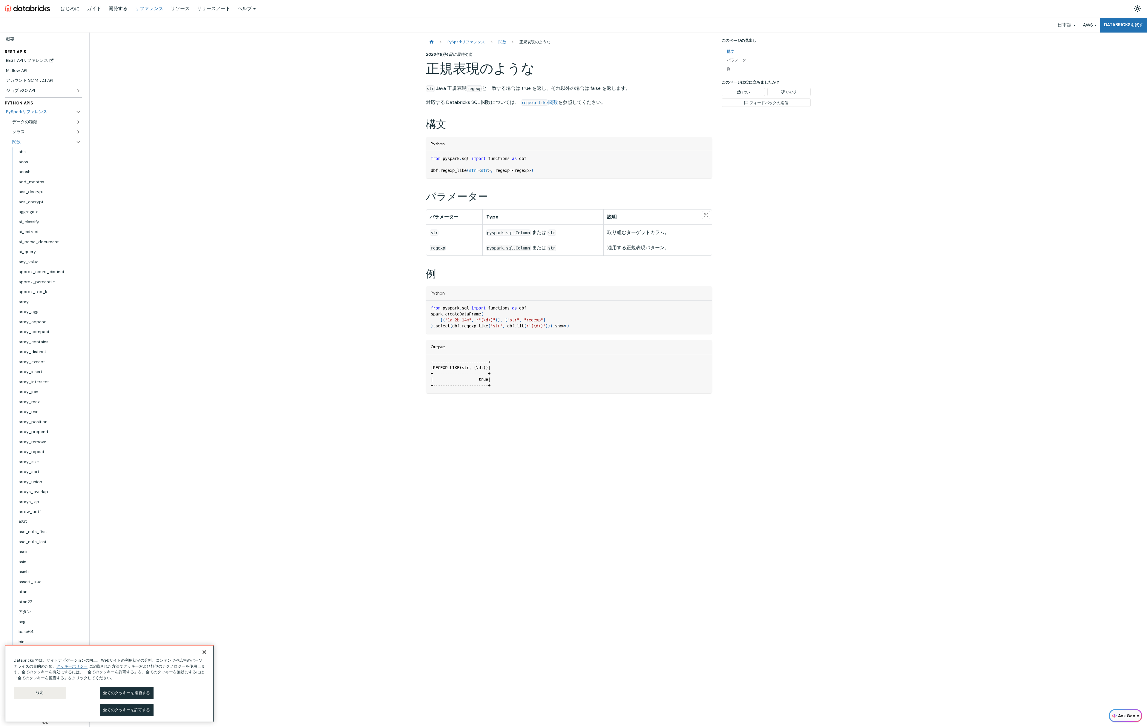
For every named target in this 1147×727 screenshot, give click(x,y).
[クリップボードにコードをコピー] (705, 158)
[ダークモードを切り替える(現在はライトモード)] (1137, 8)
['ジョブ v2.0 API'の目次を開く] (78, 90)
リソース (180, 8)
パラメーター (738, 60)
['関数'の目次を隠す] (78, 142)
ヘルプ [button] (244, 8)
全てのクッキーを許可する (126, 709)
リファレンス (149, 8)
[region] (109, 683)
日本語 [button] (1064, 25)
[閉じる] (204, 652)
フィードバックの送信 (768, 102)
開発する (118, 8)
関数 (540, 102)
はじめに (70, 8)
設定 (40, 692)
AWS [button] (1088, 25)
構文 (730, 51)
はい (746, 92)
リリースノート (213, 8)
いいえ (792, 92)
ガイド (94, 8)
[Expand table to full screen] (706, 215)
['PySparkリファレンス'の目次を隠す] (78, 111)
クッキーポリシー (72, 666)
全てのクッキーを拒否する (126, 692)
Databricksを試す (1123, 24)
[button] (46, 131)
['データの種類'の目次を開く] (78, 122)
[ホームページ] (431, 42)
